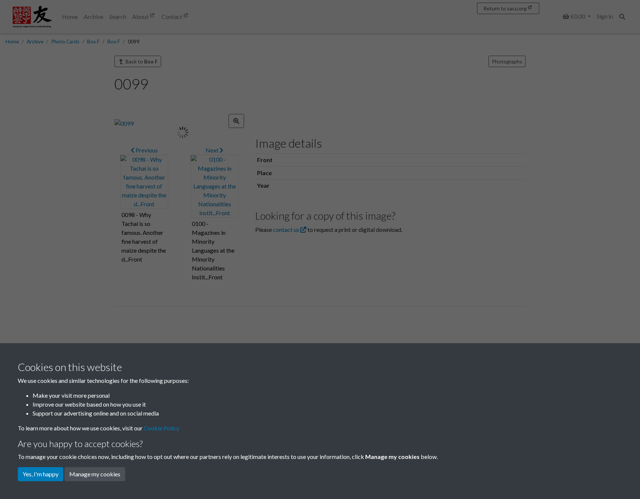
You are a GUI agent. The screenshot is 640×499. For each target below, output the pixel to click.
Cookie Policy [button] (161, 427)
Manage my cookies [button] (94, 473)
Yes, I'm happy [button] (41, 473)
